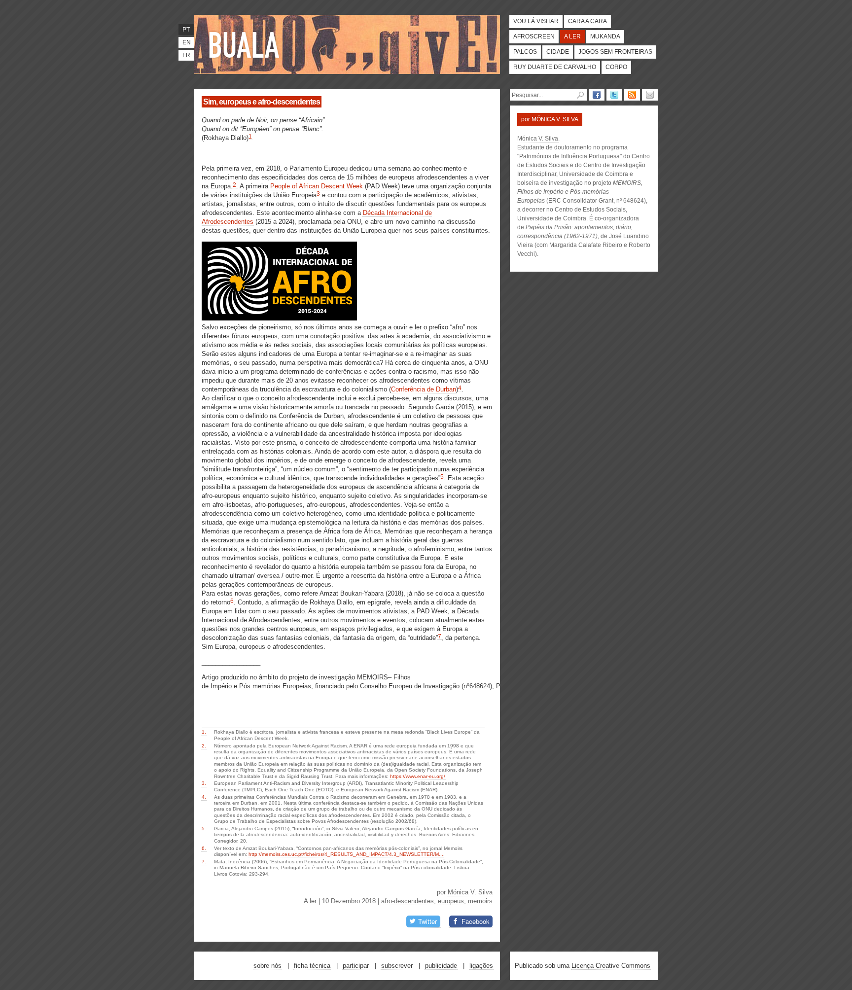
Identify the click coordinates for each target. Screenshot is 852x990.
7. (204, 861)
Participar (356, 965)
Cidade (557, 51)
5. (204, 828)
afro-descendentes (407, 901)
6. (204, 848)
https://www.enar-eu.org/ (417, 776)
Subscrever (397, 965)
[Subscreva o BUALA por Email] (650, 95)
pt (186, 29)
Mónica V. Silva (470, 892)
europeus (451, 901)
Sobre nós (267, 965)
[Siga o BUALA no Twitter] (614, 95)
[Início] (246, 44)
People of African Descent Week (316, 186)
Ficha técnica (312, 965)
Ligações (481, 965)
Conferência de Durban (423, 389)
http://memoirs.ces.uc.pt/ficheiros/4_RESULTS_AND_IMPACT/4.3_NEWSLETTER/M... (345, 854)
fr (186, 55)
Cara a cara (587, 21)
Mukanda (605, 36)
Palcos (525, 51)
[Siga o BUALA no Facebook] (596, 95)
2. (204, 745)
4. (204, 797)
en (186, 42)
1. (204, 732)
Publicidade (441, 965)
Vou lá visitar (536, 21)
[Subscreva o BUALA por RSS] (632, 95)
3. (204, 783)
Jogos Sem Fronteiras (615, 51)
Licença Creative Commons (610, 965)
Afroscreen (534, 36)
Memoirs (480, 901)
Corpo (616, 67)
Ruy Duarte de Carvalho (554, 67)
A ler (572, 36)
